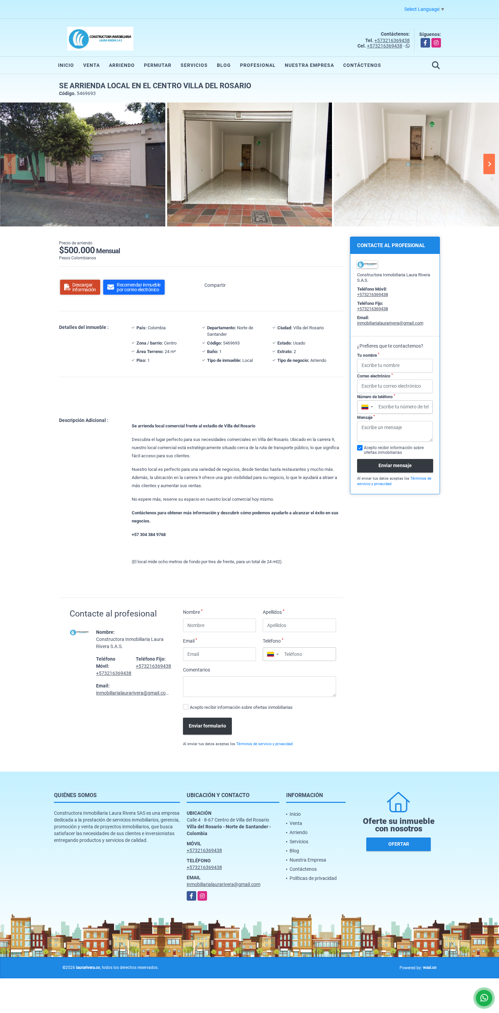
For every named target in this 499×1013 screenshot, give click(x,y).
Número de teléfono (376, 396)
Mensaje (366, 417)
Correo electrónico (375, 376)
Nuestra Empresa (309, 65)
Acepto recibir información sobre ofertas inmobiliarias (241, 707)
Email (190, 641)
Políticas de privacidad (313, 878)
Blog (224, 65)
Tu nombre (368, 355)
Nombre (193, 612)
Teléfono (273, 641)
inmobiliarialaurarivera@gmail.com (133, 693)
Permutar (157, 65)
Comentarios (196, 670)
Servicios (194, 65)
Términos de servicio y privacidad (264, 744)
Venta (91, 65)
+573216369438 (392, 40)
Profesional (258, 65)
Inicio (66, 65)
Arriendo (122, 65)
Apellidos (273, 612)
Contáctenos (362, 65)
